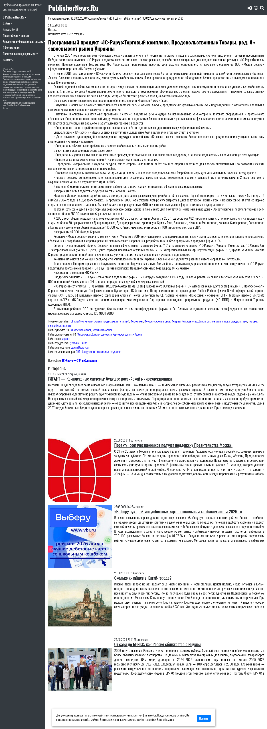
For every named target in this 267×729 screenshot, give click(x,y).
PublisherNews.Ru (73, 7)
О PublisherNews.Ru (13, 17)
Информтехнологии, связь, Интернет (162, 321)
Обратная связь (11, 48)
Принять (203, 718)
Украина (66, 338)
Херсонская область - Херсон (127, 334)
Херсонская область (102, 330)
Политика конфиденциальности (20, 54)
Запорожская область (80, 330)
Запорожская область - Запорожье (94, 334)
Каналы (10, 29)
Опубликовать (10, 5)
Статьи (5, 107)
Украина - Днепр (78, 343)
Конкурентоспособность (194, 321)
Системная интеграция (218, 321)
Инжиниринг (136, 321)
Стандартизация (239, 321)
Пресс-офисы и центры (16, 35)
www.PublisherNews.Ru (11, 105)
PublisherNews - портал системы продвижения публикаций (99, 321)
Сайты (6, 23)
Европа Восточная (79, 347)
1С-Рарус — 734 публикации (79, 360)
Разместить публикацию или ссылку (23, 41)
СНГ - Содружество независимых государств (98, 352)
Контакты (8, 60)
